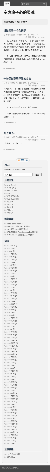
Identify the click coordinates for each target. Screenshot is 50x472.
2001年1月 (11, 443)
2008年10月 (11, 346)
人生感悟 (10, 202)
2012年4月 (11, 274)
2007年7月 (11, 379)
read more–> (11, 68)
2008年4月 (11, 360)
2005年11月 (11, 424)
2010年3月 (11, 313)
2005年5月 (11, 438)
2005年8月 (11, 430)
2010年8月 (11, 307)
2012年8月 (11, 268)
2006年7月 (11, 410)
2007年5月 (11, 385)
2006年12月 (11, 396)
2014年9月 (11, 249)
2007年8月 (11, 377)
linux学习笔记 (12, 191)
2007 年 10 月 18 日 (30, 83)
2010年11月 (11, 304)
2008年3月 (11, 363)
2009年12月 (11, 318)
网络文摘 (10, 213)
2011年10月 (11, 279)
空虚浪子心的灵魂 (19, 12)
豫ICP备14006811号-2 (10, 468)
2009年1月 (11, 340)
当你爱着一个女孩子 (14, 30)
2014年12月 (11, 246)
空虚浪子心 (14, 35)
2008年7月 (11, 354)
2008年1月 (11, 365)
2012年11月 (11, 262)
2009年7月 (11, 324)
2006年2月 (11, 421)
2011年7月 (11, 285)
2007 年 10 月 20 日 (30, 35)
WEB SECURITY (13, 199)
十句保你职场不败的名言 (17, 78)
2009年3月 (11, 335)
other (8, 193)
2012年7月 (11, 271)
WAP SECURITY (13, 196)
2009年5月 (11, 329)
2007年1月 (11, 393)
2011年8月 (11, 282)
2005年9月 (11, 427)
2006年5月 (11, 413)
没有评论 (31, 37)
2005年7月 (11, 432)
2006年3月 (11, 418)
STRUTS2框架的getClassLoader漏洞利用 (22, 232)
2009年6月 (11, 326)
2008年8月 (11, 352)
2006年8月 (11, 407)
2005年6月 (11, 435)
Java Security (12, 185)
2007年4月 (11, 388)
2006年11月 (11, 399)
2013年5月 (11, 260)
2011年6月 (11, 287)
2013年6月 (11, 257)
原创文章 (10, 207)
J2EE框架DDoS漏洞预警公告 (17, 229)
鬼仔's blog (11, 457)
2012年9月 (11, 265)
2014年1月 (11, 254)
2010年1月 (11, 315)
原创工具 (10, 205)
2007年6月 (11, 382)
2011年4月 (11, 293)
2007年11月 (11, 368)
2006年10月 (11, 402)
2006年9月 (11, 404)
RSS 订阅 (24, 160)
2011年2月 (11, 296)
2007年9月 (11, 374)
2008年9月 (11, 349)
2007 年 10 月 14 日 (30, 137)
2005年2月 (11, 441)
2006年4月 (11, 416)
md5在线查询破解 (13, 454)
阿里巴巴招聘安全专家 (15, 224)
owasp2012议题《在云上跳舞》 (18, 227)
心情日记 (10, 210)
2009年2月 (11, 338)
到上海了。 (9, 133)
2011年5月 (11, 290)
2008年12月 (11, 343)
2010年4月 (11, 310)
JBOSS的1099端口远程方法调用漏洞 (20, 235)
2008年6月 (11, 357)
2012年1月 (11, 276)
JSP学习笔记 (11, 188)
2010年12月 (11, 301)
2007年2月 (11, 391)
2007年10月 (11, 371)
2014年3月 (11, 251)
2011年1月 (11, 299)
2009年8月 (11, 321)
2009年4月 (11, 332)
